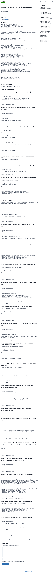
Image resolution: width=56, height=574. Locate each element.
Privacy (31, 571)
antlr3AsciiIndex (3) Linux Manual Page (30, 538)
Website (27, 559)
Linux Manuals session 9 (44, 30)
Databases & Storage (43, 12)
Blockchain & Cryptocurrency (44, 9)
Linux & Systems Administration (45, 18)
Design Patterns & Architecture (45, 13)
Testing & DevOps (43, 40)
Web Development (43, 41)
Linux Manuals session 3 (9, 5)
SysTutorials (26, 571)
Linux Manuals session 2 (44, 22)
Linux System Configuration (44, 31)
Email (15, 559)
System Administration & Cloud (45, 37)
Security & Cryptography (44, 36)
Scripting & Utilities (43, 35)
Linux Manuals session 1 (44, 21)
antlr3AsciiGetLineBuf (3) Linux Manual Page (9, 538)
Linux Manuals (49, 1)
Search (53, 1)
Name (4, 559)
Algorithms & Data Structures (44, 8)
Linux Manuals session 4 (44, 25)
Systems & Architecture (43, 39)
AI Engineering (42, 7)
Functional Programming (44, 16)
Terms (29, 571)
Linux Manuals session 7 (44, 27)
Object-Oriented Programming (44, 32)
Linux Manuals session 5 (44, 26)
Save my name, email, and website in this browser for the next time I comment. (13, 561)
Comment (4, 546)
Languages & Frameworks (44, 17)
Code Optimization (43, 11)
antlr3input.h (6, 19)
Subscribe (44, 1)
